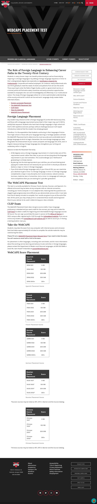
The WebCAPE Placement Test (21, 105)
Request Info (81, 464)
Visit (78, 2)
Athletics (31, 471)
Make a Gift (81, 487)
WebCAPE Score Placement (20, 112)
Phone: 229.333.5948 (80, 174)
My (56, 2)
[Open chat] (93, 500)
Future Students (53, 59)
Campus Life (32, 469)
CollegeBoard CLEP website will (34, 219)
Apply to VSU (80, 482)
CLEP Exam (15, 108)
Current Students (68, 59)
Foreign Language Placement (21, 103)
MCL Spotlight (82, 79)
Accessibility (54, 463)
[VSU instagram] (51, 493)
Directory (61, 2)
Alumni (30, 473)
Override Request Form (81, 71)
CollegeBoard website (50, 216)
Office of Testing (56, 214)
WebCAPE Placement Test (45, 64)
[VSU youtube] (56, 493)
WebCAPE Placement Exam (81, 75)
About (30, 463)
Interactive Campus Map (81, 468)
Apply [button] (67, 2)
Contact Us (82, 83)
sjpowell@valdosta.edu (40, 249)
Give (73, 2)
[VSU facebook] (40, 493)
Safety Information (56, 471)
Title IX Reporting (56, 465)
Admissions (32, 465)
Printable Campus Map (81, 473)
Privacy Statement (56, 467)
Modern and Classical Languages (21, 59)
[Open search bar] (82, 2)
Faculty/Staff (84, 59)
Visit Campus (80, 478)
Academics (32, 467)
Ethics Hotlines (55, 469)
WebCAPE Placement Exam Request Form (33, 236)
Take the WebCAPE (17, 110)
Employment (54, 473)
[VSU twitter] (45, 493)
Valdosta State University (14, 64)
